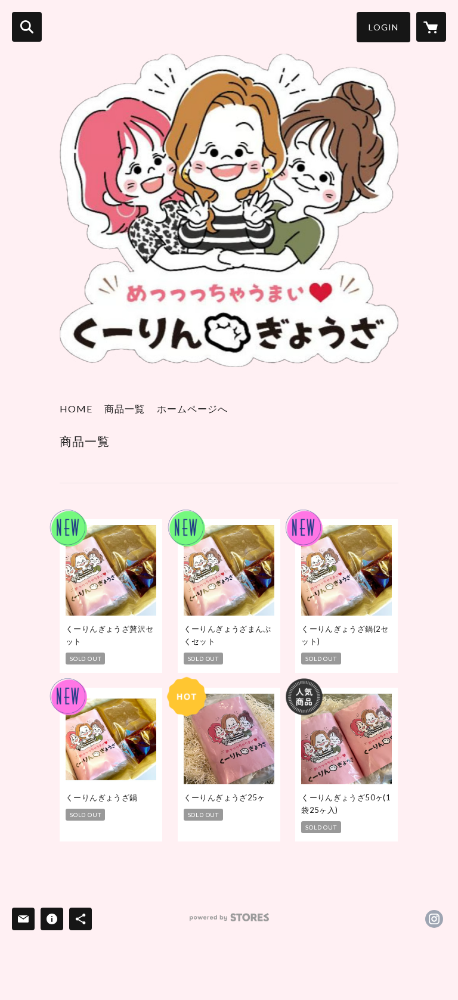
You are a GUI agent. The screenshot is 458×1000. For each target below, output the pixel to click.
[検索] (27, 27)
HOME (76, 408)
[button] (383, 27)
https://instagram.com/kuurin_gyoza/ (434, 919)
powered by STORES (229, 921)
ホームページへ (192, 408)
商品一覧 (124, 408)
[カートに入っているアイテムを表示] (431, 27)
